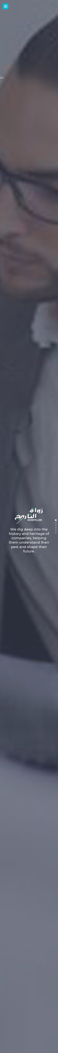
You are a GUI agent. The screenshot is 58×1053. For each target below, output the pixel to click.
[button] (56, 520)
